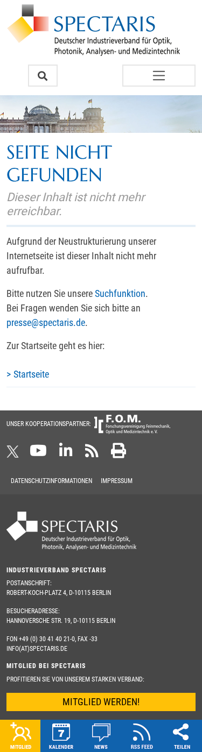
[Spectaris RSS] (92, 454)
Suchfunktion (120, 293)
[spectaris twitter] (14, 454)
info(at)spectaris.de (36, 648)
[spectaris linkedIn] (66, 454)
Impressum (117, 481)
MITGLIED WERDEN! (101, 701)
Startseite (31, 374)
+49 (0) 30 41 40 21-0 (47, 639)
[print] (118, 454)
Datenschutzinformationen (51, 481)
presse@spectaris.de (45, 322)
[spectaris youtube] (38, 454)
